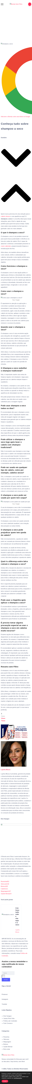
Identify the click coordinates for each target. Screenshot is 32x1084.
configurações (18, 1078)
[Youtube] (16, 998)
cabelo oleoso (5, 216)
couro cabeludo (6, 246)
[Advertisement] (16, 25)
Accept (4, 1081)
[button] (16, 158)
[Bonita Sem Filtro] (16, 4)
